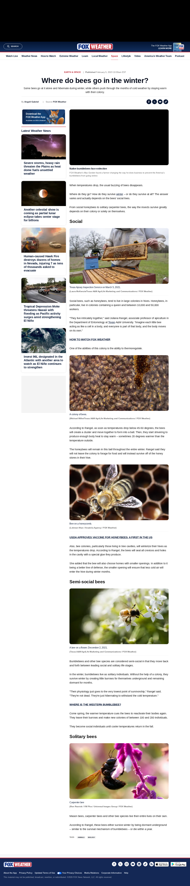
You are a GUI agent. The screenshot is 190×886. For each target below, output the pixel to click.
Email (160, 101)
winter (119, 194)
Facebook (149, 101)
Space (114, 56)
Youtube (133, 864)
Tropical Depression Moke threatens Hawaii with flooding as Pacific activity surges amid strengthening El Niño (42, 313)
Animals (81, 837)
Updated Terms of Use (45, 873)
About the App (10, 873)
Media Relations (91, 873)
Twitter (154, 101)
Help (126, 873)
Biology (91, 837)
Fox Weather (95, 46)
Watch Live (12, 56)
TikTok (145, 864)
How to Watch (48, 56)
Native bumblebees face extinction (88, 168)
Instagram (126, 864)
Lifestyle (126, 56)
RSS (151, 864)
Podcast (179, 56)
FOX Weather (59, 102)
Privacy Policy (25, 873)
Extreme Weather (69, 56)
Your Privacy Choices (72, 873)
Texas (111, 322)
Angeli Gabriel (31, 102)
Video (137, 56)
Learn (85, 56)
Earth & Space (72, 72)
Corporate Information (111, 873)
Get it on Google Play (178, 864)
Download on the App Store (162, 864)
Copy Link (165, 101)
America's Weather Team (157, 56)
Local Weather (99, 56)
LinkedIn (139, 864)
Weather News (29, 56)
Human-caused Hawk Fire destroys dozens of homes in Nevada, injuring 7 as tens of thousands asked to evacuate (43, 263)
